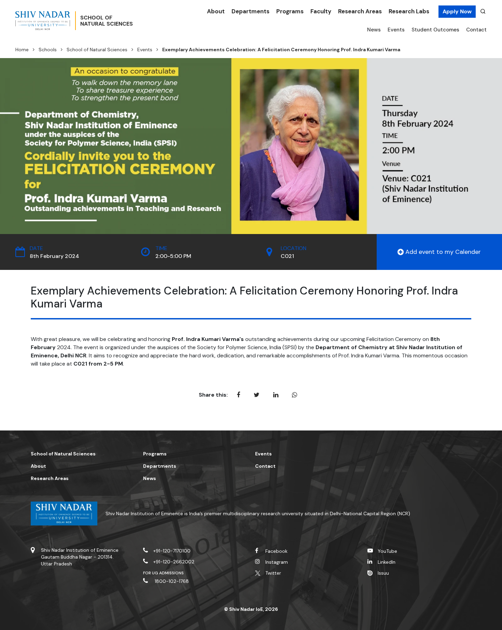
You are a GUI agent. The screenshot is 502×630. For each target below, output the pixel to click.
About (216, 11)
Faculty (320, 11)
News (374, 29)
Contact (476, 29)
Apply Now (457, 11)
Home (22, 49)
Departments (250, 11)
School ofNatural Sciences (106, 21)
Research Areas (360, 11)
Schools (48, 49)
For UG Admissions (163, 573)
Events (396, 29)
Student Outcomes (435, 29)
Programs (290, 11)
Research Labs (409, 11)
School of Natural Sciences (97, 49)
